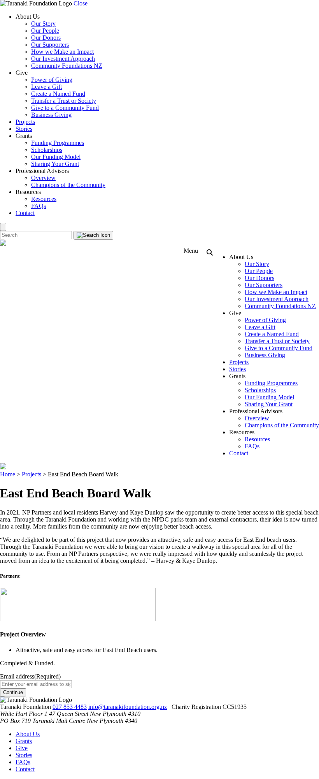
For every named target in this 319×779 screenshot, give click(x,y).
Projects (25, 121)
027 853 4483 (70, 706)
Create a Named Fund (58, 93)
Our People (45, 30)
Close (81, 3)
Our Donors (46, 37)
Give (22, 748)
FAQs (38, 206)
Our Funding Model (56, 156)
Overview (43, 177)
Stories (24, 128)
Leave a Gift (46, 86)
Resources (43, 199)
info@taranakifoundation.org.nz (127, 706)
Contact (25, 213)
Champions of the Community (68, 185)
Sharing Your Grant (55, 163)
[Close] (3, 227)
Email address (30, 676)
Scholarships (46, 149)
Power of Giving (51, 79)
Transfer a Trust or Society (63, 100)
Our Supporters (50, 44)
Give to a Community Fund (65, 107)
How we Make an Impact (62, 51)
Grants (24, 741)
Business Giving (51, 114)
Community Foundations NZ (66, 65)
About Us (28, 734)
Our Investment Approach (63, 58)
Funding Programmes (57, 142)
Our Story (43, 23)
